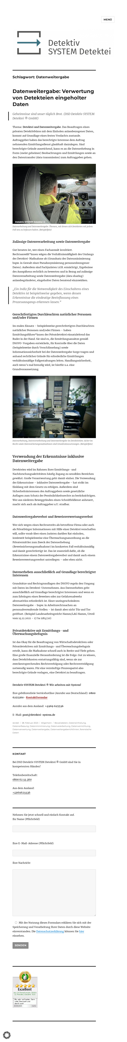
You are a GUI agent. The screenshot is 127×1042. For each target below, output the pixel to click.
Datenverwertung (22, 729)
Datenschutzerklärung (50, 931)
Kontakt (19, 753)
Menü (108, 19)
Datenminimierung (40, 726)
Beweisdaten (61, 723)
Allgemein (46, 723)
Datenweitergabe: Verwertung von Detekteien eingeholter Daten (53, 97)
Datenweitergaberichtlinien (64, 729)
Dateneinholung (77, 723)
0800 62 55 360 (22, 779)
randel (16, 723)
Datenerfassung (21, 726)
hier (81, 931)
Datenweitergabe (41, 729)
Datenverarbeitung (60, 726)
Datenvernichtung (80, 726)
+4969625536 (21, 792)
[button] (7, 1035)
